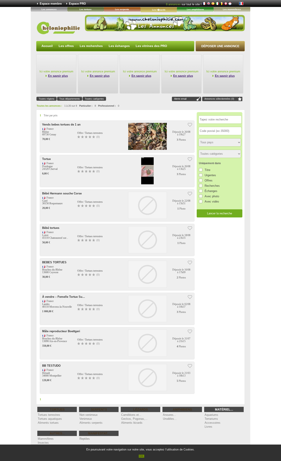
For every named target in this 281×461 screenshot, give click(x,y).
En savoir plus (58, 75)
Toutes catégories (94, 98)
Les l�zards (159, 10)
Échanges (211, 191)
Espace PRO (77, 3)
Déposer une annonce (220, 46)
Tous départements (69, 98)
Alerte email (180, 98)
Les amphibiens (195, 9)
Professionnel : (107, 105)
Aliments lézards (131, 422)
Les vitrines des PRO (151, 46)
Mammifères (46, 438)
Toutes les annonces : (49, 105)
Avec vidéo (212, 201)
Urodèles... (170, 418)
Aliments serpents (91, 422)
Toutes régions (46, 98)
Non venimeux (88, 414)
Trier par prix (51, 115)
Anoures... (169, 414)
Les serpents (122, 9)
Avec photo (212, 196)
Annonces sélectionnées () (219, 98)
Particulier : (85, 105)
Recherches (212, 185)
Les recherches (91, 46)
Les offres (66, 46)
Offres (209, 180)
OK (141, 456)
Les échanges (119, 46)
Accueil (47, 46)
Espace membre (51, 3)
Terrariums (211, 418)
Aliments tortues (48, 422)
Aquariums (211, 414)
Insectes (43, 442)
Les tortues (85, 9)
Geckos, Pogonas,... (134, 418)
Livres (208, 426)
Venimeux (85, 418)
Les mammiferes (232, 9)
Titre (207, 170)
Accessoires (212, 422)
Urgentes (210, 175)
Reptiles (84, 438)
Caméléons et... (131, 414)
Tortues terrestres (49, 414)
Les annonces (49, 9)
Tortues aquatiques (50, 418)
